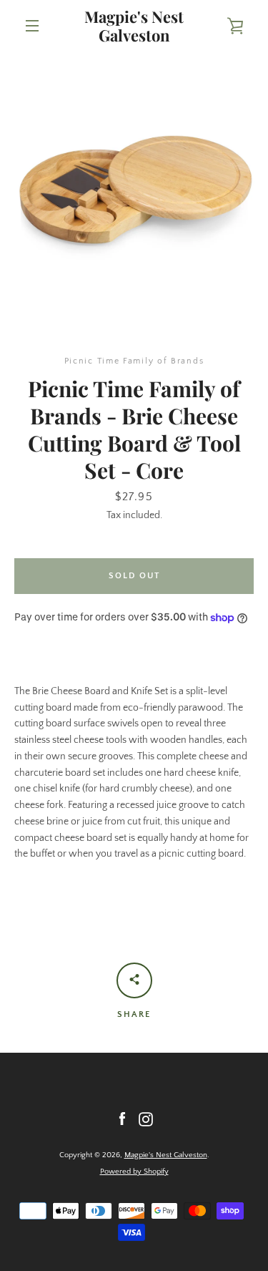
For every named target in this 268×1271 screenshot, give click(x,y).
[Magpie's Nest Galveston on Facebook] (122, 1118)
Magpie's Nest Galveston (134, 26)
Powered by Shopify (134, 1171)
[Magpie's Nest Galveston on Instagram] (146, 1118)
